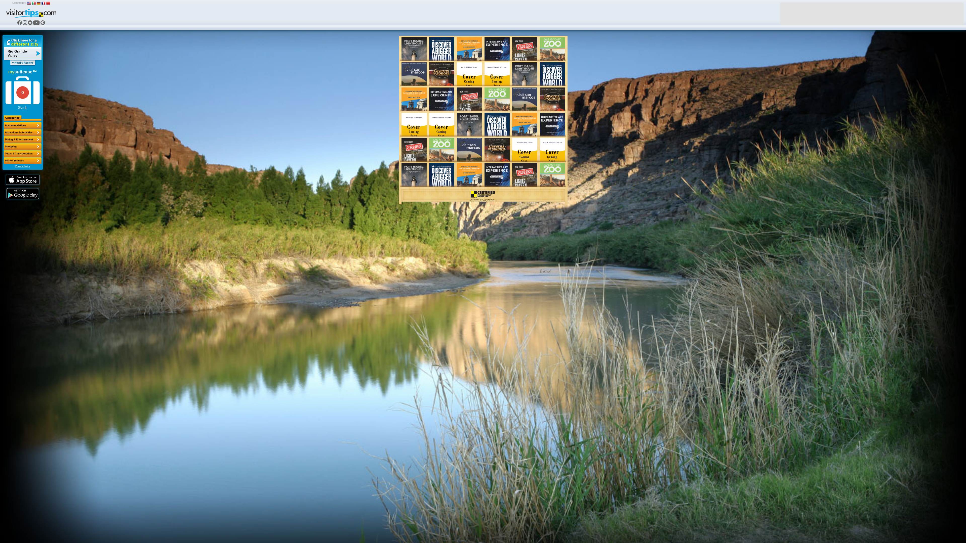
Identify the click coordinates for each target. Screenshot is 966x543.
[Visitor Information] (23, 160)
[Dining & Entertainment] (23, 139)
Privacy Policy (22, 166)
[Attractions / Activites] (23, 132)
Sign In (22, 107)
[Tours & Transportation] (23, 153)
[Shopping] (23, 146)
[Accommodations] (23, 125)
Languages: (19, 2)
